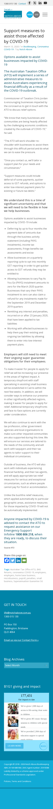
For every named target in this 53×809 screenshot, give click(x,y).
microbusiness (11, 578)
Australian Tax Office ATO (23, 569)
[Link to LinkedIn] (40, 3)
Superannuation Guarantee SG (28, 581)
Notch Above (25, 49)
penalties (31, 578)
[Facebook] (6, 560)
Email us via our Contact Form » (21, 640)
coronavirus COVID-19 (23, 572)
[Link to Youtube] (45, 3)
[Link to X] (35, 3)
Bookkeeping (29, 46)
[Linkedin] (18, 560)
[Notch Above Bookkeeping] (22, 14)
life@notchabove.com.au (17, 612)
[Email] (24, 560)
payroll (22, 578)
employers (9, 575)
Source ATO (9, 547)
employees (40, 572)
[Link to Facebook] (29, 3)
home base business (25, 575)
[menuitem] (17, 781)
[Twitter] (12, 560)
